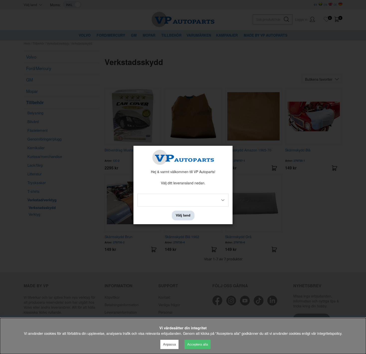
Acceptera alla (197, 344)
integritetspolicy (329, 333)
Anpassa (169, 344)
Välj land (183, 215)
